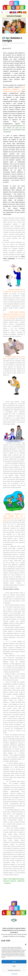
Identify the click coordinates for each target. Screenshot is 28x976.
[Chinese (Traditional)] (11, 12)
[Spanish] (25, 12)
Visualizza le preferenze (14, 970)
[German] (19, 12)
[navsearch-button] (2, 12)
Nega (14, 966)
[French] (16, 12)
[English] (13, 12)
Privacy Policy (14, 973)
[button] (25, 944)
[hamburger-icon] (6, 12)
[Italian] (22, 12)
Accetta (14, 961)
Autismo (16, 43)
